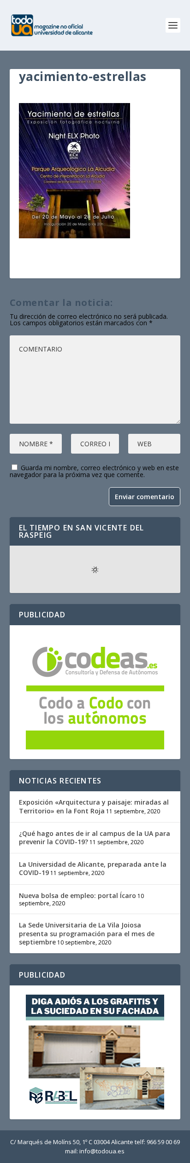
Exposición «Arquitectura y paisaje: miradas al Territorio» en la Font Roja (94, 806)
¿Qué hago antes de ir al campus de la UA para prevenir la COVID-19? (94, 837)
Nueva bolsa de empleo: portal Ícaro (77, 895)
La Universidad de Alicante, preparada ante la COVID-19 (92, 868)
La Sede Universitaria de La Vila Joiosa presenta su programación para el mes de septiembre (86, 933)
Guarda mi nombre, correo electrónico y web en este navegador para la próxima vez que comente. (94, 471)
